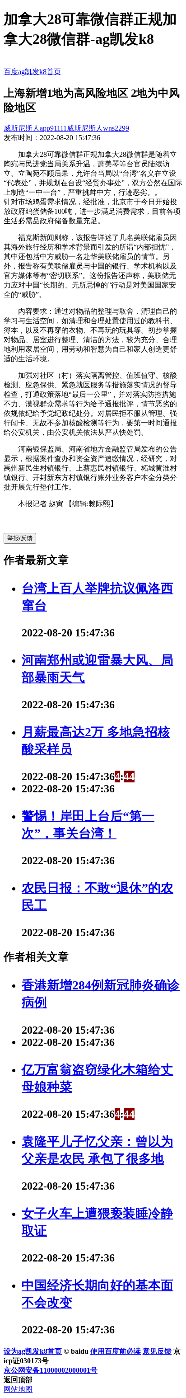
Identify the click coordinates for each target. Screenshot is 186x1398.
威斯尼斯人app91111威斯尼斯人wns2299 (66, 128)
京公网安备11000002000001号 (51, 1370)
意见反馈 (157, 1351)
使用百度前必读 (115, 1351)
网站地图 (18, 1389)
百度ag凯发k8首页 (32, 71)
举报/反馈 (20, 538)
